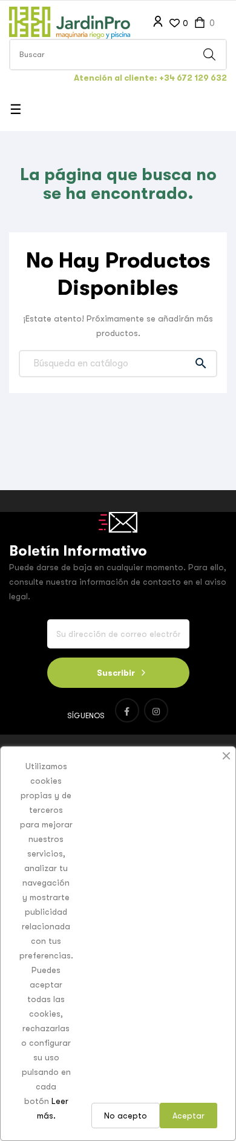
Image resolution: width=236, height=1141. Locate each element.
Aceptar (188, 1115)
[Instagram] (156, 710)
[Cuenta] (157, 22)
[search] (209, 54)
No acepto (125, 1115)
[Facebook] (127, 710)
